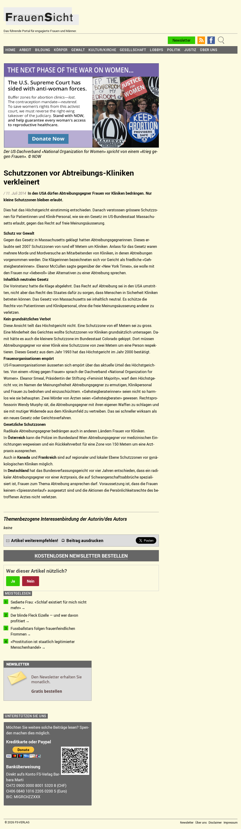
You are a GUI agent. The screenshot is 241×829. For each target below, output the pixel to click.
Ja (13, 581)
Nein (30, 581)
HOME (10, 50)
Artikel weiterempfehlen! (34, 540)
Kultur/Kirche (102, 50)
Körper (61, 50)
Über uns (208, 50)
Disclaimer (215, 822)
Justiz (190, 50)
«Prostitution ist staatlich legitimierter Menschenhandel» (43, 644)
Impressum (230, 822)
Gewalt (78, 50)
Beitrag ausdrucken (84, 540)
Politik (174, 50)
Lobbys (156, 50)
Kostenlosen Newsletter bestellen (81, 555)
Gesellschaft (133, 50)
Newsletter (181, 40)
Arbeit (25, 50)
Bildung (42, 50)
